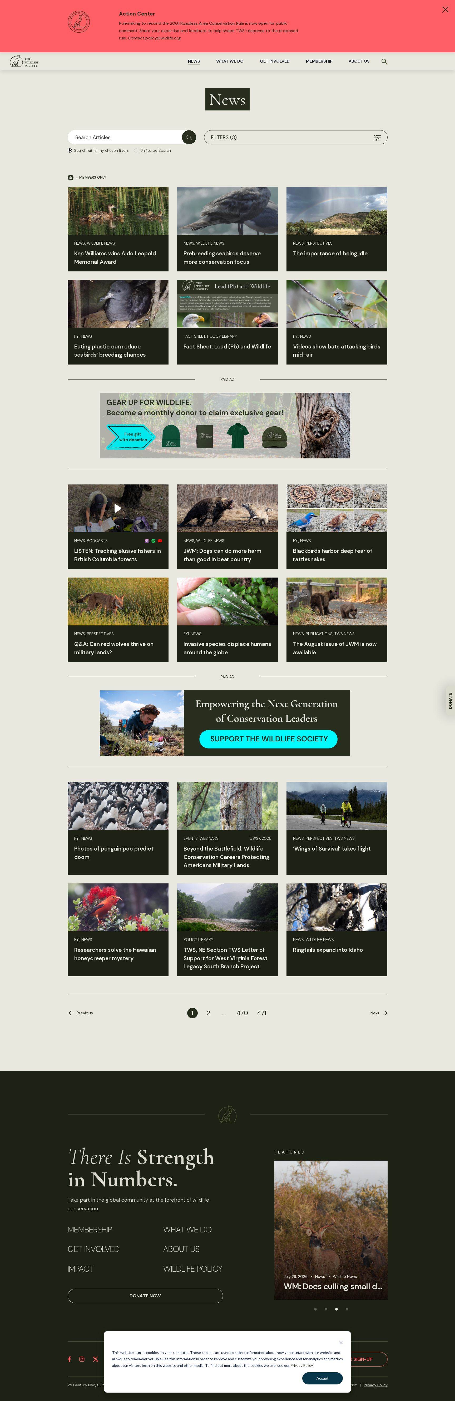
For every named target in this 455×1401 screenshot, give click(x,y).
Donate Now (145, 1296)
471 (261, 1013)
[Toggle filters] (377, 137)
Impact (80, 1269)
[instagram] (82, 1359)
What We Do (230, 61)
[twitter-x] (95, 1359)
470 (242, 1013)
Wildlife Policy (192, 1269)
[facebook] (69, 1359)
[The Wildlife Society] (24, 61)
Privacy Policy (301, 1365)
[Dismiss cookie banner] (341, 1342)
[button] (315, 1309)
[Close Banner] (445, 10)
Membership (319, 61)
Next (374, 1013)
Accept (322, 1378)
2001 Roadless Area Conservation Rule (207, 23)
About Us (359, 61)
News (194, 61)
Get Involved (275, 61)
